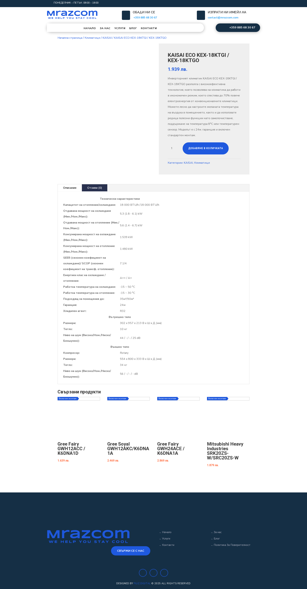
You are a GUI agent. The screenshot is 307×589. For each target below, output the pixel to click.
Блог (133, 28)
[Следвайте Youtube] (249, 3)
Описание (69, 188)
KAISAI (107, 38)
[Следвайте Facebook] (235, 3)
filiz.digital (142, 583)
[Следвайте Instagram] (242, 3)
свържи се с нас (130, 551)
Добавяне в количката (205, 148)
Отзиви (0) (94, 188)
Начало (90, 28)
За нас (105, 28)
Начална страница (70, 38)
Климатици (92, 38)
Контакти (149, 28)
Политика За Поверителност (232, 545)
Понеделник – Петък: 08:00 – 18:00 (76, 2)
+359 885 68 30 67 (242, 27)
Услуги (119, 28)
